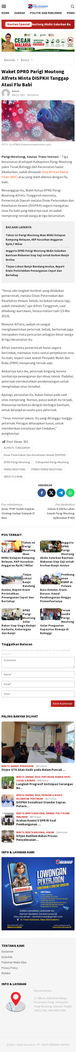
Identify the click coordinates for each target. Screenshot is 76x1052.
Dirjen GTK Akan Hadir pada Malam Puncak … (33, 770)
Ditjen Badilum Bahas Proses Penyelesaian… (36, 838)
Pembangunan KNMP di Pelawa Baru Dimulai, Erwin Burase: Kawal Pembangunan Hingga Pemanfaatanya (57, 588)
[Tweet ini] (51, 493)
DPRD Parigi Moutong (17, 462)
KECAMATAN (22, 798)
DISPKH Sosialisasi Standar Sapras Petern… (41, 804)
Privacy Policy (9, 968)
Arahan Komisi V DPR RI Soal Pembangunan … (36, 822)
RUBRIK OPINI (62, 776)
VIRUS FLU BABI (13, 476)
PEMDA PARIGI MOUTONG (46, 469)
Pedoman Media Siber (13, 962)
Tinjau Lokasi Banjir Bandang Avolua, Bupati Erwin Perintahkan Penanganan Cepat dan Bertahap (35, 271)
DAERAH (15, 766)
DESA (37, 776)
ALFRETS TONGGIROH (17, 448)
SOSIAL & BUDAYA (25, 780)
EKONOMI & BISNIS (51, 795)
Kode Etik (6, 957)
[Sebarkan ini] (42, 493)
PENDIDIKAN (27, 766)
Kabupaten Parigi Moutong (52, 462)
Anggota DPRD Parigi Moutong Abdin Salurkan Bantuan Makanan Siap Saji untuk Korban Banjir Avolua (37, 255)
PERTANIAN (47, 776)
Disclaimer (7, 951)
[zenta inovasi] (38, 6)
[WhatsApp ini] (70, 493)
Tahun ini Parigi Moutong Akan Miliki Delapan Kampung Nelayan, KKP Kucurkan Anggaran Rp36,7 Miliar (35, 239)
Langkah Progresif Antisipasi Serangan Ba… (44, 786)
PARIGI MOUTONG (15, 469)
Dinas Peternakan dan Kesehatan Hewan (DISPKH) (35, 455)
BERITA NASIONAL (35, 813)
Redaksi (5, 973)
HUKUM (50, 832)
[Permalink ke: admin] (5, 93)
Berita (5, 766)
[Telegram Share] (61, 493)
